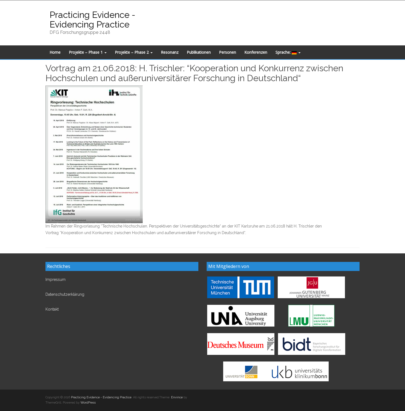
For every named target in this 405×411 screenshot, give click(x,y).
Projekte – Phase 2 (132, 52)
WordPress (88, 402)
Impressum (55, 279)
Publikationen (199, 52)
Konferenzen (255, 52)
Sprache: (284, 52)
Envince (177, 397)
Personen (227, 52)
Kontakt (52, 309)
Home (55, 52)
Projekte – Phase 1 (86, 52)
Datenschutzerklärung (64, 294)
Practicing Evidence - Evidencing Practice (92, 19)
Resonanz (170, 52)
